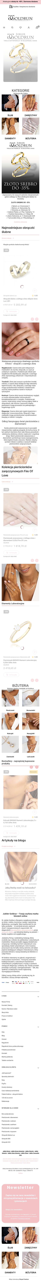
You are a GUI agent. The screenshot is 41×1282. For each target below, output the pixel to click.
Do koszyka (13, 311)
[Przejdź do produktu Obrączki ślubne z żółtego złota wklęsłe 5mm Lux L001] (20, 271)
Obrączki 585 (6, 1138)
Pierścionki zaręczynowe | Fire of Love (15, 535)
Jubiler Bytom (6, 1151)
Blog (7, 884)
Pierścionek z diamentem (10, 1117)
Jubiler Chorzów (29, 1151)
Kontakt (4, 1053)
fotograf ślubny (33, 1160)
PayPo (4, 1083)
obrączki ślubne (8, 932)
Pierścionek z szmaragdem (10, 1128)
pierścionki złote (24, 1160)
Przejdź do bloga (7, 846)
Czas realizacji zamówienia (10, 1090)
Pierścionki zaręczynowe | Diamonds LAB (16, 657)
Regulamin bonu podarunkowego (12, 1046)
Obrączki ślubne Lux (10, 295)
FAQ (3, 1032)
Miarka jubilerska (7, 1057)
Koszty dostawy (7, 1087)
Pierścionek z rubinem (9, 1121)
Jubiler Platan (24, 1153)
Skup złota (5, 1012)
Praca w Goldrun (7, 1016)
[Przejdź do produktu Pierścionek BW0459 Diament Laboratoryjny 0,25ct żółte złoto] (20, 632)
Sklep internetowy (19, 1279)
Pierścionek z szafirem (9, 1124)
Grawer (4, 1039)
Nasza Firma (6, 1002)
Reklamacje (5, 1101)
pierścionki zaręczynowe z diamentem (22, 1158)
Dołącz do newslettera (14, 1210)
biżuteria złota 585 (14, 1160)
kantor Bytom (26, 1162)
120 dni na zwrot (7, 1098)
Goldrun (21, 1173)
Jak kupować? (6, 1073)
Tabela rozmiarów (7, 1060)
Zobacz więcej (6, 238)
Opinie (4, 1019)
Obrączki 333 (6, 1142)
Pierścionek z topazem (9, 1131)
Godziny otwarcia (20, 222)
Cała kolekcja (6, 482)
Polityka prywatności (8, 1050)
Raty (3, 1080)
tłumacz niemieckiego (16, 1162)
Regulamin (5, 1043)
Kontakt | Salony (7, 1005)
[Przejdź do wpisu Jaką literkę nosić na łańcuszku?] (20, 867)
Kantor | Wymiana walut (9, 1009)
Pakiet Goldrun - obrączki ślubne (12, 1094)
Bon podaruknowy (8, 1114)
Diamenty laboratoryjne (11, 817)
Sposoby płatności (8, 1076)
